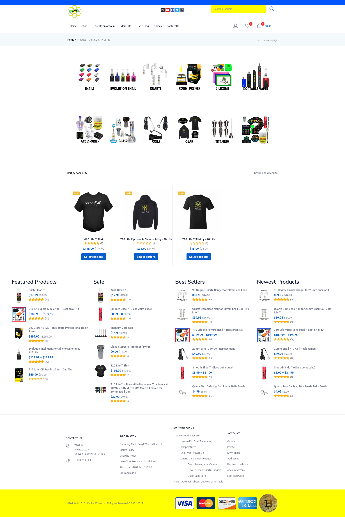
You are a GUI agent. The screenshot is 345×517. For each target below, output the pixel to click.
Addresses (233, 458)
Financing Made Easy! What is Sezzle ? (140, 444)
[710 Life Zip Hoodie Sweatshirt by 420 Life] (146, 212)
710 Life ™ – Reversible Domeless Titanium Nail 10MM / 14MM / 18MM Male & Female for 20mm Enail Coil (139, 388)
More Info (126, 26)
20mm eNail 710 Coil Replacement (213, 348)
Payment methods (237, 464)
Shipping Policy (127, 455)
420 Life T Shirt (93, 239)
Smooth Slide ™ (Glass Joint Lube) (131, 309)
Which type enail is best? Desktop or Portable (198, 481)
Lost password (235, 475)
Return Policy (126, 449)
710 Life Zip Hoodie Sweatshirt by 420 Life (146, 239)
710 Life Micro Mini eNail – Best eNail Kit (54, 309)
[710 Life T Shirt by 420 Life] (198, 212)
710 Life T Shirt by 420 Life (198, 239)
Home (73, 26)
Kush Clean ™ (37, 290)
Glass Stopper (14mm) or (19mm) (131, 346)
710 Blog (144, 26)
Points (230, 447)
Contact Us (173, 26)
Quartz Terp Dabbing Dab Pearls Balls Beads (218, 386)
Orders (231, 441)
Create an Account (105, 26)
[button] (264, 26)
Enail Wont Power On (192, 452)
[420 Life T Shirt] (93, 212)
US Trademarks (127, 473)
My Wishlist (233, 452)
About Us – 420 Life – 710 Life (136, 467)
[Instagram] (163, 10)
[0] (247, 26)
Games (158, 26)
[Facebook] (172, 10)
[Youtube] (167, 10)
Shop (85, 26)
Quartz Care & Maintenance (196, 458)
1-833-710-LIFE (83, 460)
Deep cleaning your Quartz (202, 464)
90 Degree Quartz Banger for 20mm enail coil (219, 290)
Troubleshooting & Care (186, 435)
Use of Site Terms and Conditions (137, 461)
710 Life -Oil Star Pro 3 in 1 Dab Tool (51, 369)
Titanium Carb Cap (122, 327)
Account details (236, 470)
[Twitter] (177, 10)
